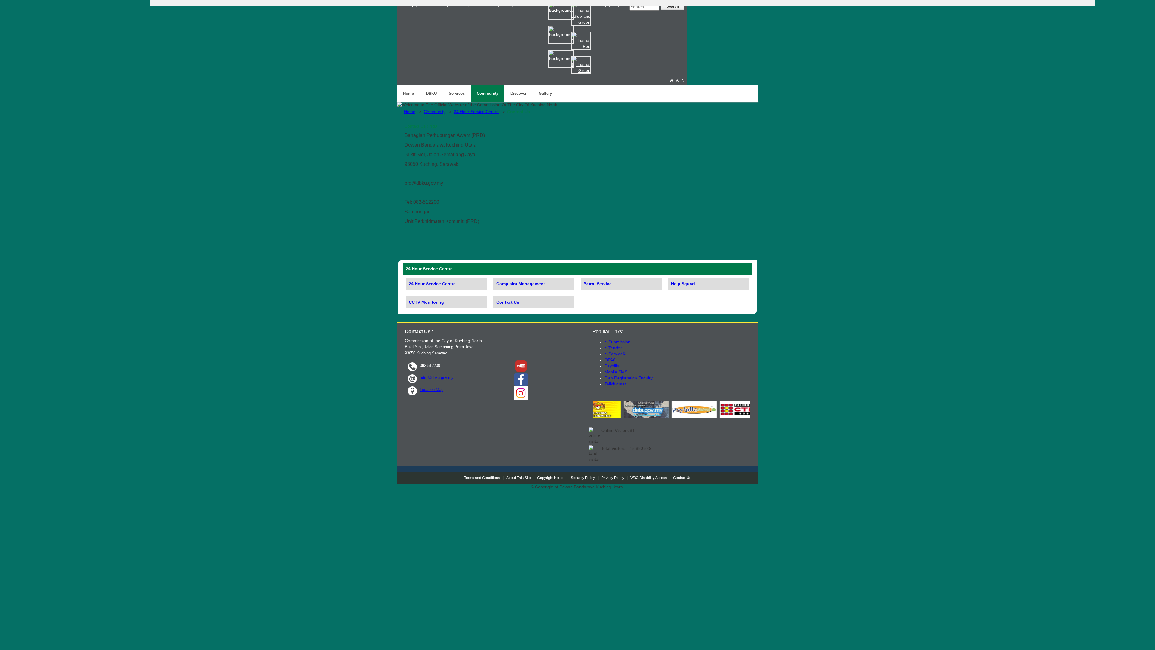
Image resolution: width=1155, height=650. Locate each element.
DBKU (431, 93)
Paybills (612, 366)
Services (457, 93)
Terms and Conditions (482, 478)
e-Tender (613, 347)
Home (408, 93)
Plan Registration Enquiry (629, 378)
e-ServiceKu (616, 353)
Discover (518, 93)
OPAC (610, 360)
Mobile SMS (616, 372)
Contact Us (682, 478)
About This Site (518, 478)
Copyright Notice (551, 478)
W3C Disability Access (648, 478)
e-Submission (617, 341)
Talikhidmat (615, 384)
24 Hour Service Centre (476, 111)
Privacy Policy (612, 478)
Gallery (545, 93)
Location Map (431, 389)
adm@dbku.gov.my (437, 377)
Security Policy (583, 478)
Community (487, 93)
